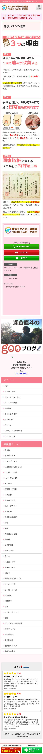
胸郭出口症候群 (11, 534)
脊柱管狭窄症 (10, 651)
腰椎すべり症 (10, 629)
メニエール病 (10, 562)
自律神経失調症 (11, 517)
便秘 (6, 523)
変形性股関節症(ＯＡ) (13, 467)
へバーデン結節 (11, 478)
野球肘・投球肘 (11, 489)
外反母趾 (8, 595)
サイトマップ (10, 436)
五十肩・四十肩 (11, 590)
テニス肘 (8, 495)
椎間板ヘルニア (11, 646)
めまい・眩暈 (10, 584)
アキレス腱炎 (10, 500)
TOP (6, 386)
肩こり (7, 556)
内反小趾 (8, 484)
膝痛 (6, 528)
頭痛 (6, 606)
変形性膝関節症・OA (13, 579)
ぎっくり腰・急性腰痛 (13, 623)
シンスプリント (11, 461)
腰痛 (6, 618)
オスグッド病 (10, 456)
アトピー (8, 511)
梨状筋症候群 (10, 567)
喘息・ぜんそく (11, 506)
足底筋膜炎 (9, 545)
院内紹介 (8, 408)
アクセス (8, 425)
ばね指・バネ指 (11, 472)
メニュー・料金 (11, 403)
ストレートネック (12, 612)
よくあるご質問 (11, 414)
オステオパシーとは (13, 397)
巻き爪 (7, 450)
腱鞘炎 (7, 539)
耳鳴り (7, 573)
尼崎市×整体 (21, 362)
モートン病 (9, 551)
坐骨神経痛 (9, 640)
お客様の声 (9, 419)
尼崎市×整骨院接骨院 (21, 365)
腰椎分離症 (9, 634)
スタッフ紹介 (10, 391)
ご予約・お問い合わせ (13, 431)
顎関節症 (8, 601)
